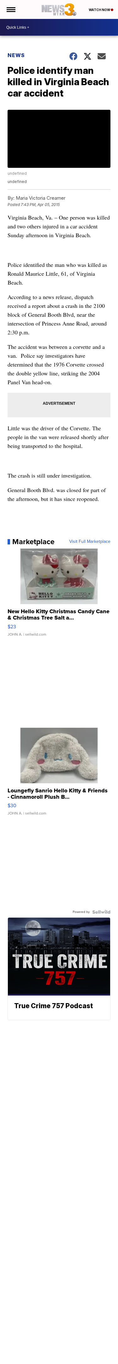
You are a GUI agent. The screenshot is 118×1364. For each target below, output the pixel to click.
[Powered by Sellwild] (101, 912)
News (16, 55)
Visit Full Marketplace (89, 541)
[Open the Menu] (10, 9)
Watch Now (100, 10)
